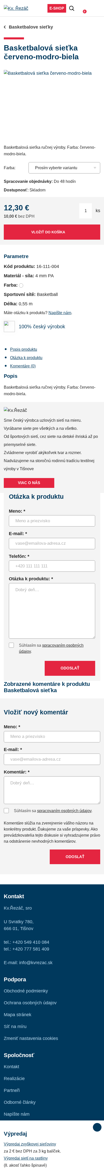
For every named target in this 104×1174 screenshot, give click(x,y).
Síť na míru (15, 1026)
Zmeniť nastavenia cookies (31, 1038)
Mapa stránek (17, 1014)
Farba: (9, 168)
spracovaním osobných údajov (64, 811)
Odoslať (70, 668)
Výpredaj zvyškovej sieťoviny (30, 1144)
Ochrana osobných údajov (30, 1002)
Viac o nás (29, 483)
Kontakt (11, 1066)
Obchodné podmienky (26, 990)
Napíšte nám (59, 313)
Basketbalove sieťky (31, 27)
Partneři (12, 1090)
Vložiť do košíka (48, 232)
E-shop (56, 8)
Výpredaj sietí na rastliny (26, 1158)
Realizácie (14, 1078)
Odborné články (20, 1102)
